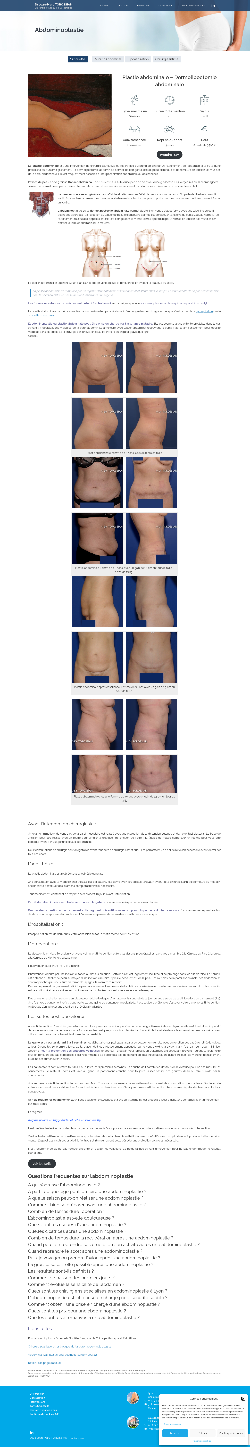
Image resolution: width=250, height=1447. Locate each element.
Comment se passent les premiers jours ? (71, 1277)
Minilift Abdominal (108, 59)
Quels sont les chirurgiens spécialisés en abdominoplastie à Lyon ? (97, 1291)
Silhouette (77, 59)
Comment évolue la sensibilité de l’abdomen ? (76, 1284)
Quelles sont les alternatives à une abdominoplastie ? (84, 1317)
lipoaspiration (204, 311)
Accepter (175, 1433)
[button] (243, 1398)
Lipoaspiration (138, 59)
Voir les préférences (231, 1433)
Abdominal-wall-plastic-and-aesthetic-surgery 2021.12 (62, 1354)
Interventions (143, 5)
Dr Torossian (103, 5)
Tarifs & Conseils (165, 5)
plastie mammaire (42, 315)
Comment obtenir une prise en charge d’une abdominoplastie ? (94, 1304)
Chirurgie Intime (166, 59)
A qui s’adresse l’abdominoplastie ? (64, 1184)
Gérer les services (172, 1424)
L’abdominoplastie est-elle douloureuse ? (71, 1218)
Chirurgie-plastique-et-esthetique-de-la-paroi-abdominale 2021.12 (69, 1346)
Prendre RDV (169, 155)
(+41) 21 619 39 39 (157, 1425)
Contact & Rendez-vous (193, 5)
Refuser (202, 1433)
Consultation (123, 5)
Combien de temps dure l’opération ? (66, 1211)
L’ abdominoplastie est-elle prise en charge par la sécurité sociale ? (98, 1297)
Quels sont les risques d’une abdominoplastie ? (77, 1224)
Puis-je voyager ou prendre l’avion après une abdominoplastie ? (94, 1257)
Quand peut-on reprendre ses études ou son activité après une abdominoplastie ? (114, 1244)
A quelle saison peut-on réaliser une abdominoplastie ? (85, 1198)
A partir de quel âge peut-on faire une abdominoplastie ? (87, 1191)
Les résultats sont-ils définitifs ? (61, 1271)
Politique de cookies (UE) (44, 1414)
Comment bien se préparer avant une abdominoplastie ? (87, 1204)
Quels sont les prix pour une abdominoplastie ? (77, 1310)
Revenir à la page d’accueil (44, 1362)
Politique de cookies (202, 1441)
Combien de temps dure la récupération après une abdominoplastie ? (100, 1237)
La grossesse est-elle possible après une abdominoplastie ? (90, 1264)
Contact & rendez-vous (43, 1410)
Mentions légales (77, 1438)
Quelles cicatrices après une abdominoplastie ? (77, 1231)
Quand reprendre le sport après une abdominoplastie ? (85, 1251)
